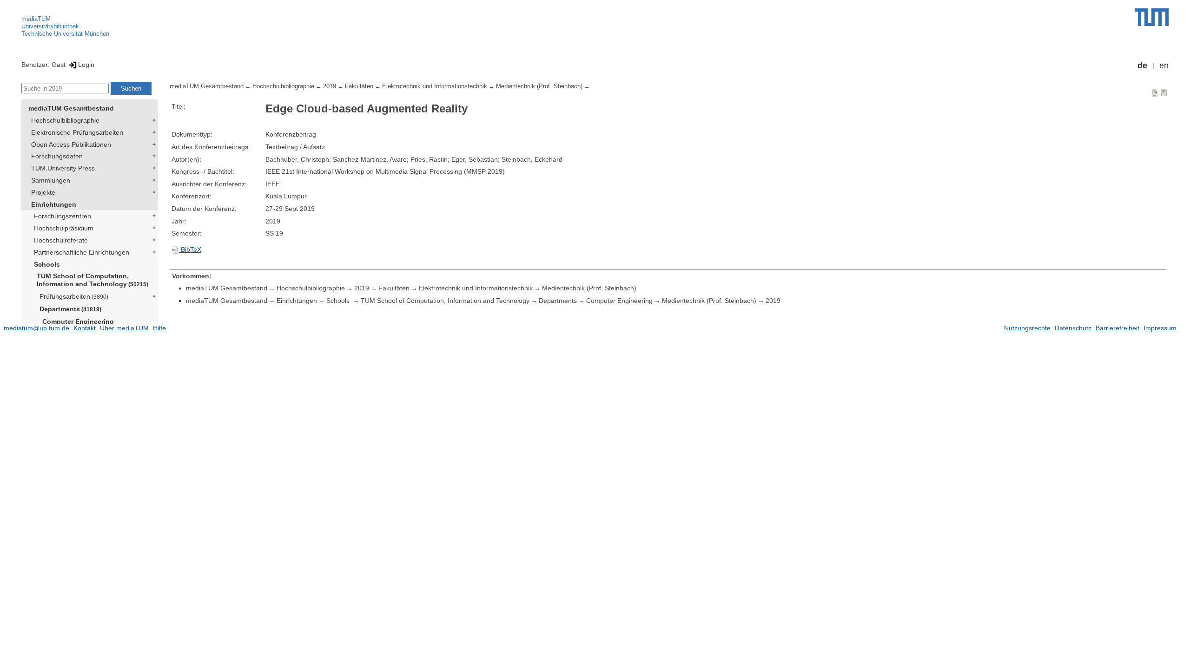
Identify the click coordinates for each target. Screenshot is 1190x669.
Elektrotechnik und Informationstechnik (434, 86)
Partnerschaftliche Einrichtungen (81, 252)
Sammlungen (50, 180)
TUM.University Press (63, 168)
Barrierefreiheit (1117, 328)
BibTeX (190, 249)
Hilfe (159, 328)
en (1164, 65)
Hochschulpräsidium (63, 228)
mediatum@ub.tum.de (36, 328)
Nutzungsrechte (1027, 328)
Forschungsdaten (57, 156)
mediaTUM (36, 18)
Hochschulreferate (61, 240)
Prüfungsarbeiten (74, 296)
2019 (329, 86)
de (1142, 65)
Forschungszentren (62, 216)
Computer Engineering (78, 321)
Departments (70, 309)
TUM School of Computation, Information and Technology (92, 280)
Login (86, 64)
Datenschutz (1073, 328)
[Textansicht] (1164, 92)
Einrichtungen (53, 204)
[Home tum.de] (1152, 17)
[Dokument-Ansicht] (1154, 92)
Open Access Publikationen (71, 144)
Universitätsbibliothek (50, 26)
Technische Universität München (65, 33)
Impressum (1160, 328)
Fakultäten (359, 86)
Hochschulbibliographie (65, 120)
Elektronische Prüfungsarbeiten (77, 132)
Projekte (43, 192)
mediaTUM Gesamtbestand (71, 108)
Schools (47, 264)
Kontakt (84, 328)
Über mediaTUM (124, 328)
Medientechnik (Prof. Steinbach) (539, 86)
